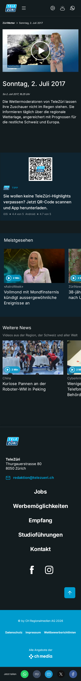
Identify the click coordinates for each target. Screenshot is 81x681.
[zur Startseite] (11, 8)
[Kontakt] (72, 8)
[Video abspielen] (40, 50)
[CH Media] (40, 656)
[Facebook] (73, 674)
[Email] (49, 674)
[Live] (53, 8)
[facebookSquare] (31, 569)
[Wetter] (62, 8)
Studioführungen (40, 534)
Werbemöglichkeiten (40, 506)
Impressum (33, 632)
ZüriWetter (9, 22)
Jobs (40, 491)
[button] (37, 674)
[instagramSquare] (49, 569)
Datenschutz (13, 632)
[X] (61, 674)
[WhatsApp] (25, 674)
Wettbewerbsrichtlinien (60, 632)
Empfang (40, 520)
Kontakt (40, 549)
